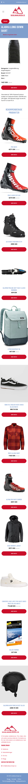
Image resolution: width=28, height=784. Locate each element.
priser (5, 21)
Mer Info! (14, 87)
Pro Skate (14, 147)
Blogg (4, 759)
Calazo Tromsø (14, 650)
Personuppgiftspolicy (8, 781)
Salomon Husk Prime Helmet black (14, 705)
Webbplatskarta (21, 781)
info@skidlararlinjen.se (21, 2)
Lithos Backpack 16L (14, 349)
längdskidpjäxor (5, 70)
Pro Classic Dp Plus (14, 195)
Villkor (19, 779)
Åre (4, 2)
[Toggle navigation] (3, 11)
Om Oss (5, 755)
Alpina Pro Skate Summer (14, 499)
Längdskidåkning (14, 68)
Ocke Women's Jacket (14, 546)
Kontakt (14, 779)
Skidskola (5, 749)
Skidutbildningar (7, 752)
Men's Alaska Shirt (14, 453)
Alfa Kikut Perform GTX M (14, 242)
